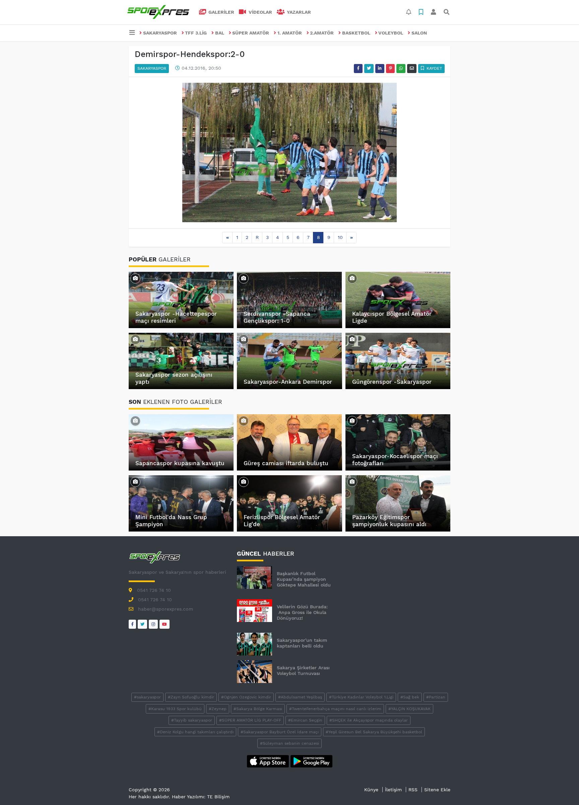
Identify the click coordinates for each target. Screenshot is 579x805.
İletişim (393, 789)
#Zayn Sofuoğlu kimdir (191, 697)
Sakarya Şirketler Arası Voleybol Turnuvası (303, 670)
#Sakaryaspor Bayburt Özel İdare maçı (280, 732)
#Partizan (435, 697)
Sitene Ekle (437, 789)
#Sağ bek (409, 697)
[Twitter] (142, 624)
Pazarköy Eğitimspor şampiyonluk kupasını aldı (389, 520)
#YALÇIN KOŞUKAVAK (409, 708)
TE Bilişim (218, 796)
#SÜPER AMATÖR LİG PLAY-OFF (250, 720)
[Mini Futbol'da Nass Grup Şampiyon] (135, 481)
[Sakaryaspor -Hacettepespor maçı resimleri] (135, 278)
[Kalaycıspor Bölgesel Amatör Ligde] (352, 278)
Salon (419, 33)
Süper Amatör (250, 33)
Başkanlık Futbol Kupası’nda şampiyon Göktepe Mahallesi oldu (304, 579)
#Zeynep (218, 708)
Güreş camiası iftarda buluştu (286, 463)
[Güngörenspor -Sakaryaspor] (352, 339)
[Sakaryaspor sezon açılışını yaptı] (135, 339)
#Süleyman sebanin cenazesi (289, 743)
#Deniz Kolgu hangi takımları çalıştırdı (195, 732)
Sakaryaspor (160, 33)
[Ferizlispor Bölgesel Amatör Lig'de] (243, 481)
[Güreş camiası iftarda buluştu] (243, 420)
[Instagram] (153, 624)
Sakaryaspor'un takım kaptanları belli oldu (302, 642)
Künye (371, 789)
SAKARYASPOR (151, 68)
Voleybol (390, 33)
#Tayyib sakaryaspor (191, 720)
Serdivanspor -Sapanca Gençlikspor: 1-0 (277, 317)
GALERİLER (220, 12)
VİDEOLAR (259, 12)
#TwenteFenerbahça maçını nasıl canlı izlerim (335, 708)
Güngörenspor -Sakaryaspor (392, 381)
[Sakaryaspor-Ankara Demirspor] (243, 339)
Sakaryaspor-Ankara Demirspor (288, 381)
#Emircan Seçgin (305, 720)
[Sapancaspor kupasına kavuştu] (135, 420)
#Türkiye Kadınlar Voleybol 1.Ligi (361, 697)
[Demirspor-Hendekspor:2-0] (289, 152)
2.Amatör (322, 33)
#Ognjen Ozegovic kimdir (246, 697)
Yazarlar (298, 12)
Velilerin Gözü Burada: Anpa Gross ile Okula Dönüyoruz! (302, 612)
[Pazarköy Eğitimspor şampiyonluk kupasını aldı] (352, 481)
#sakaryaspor (147, 697)
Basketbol (356, 33)
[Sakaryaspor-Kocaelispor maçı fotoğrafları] (352, 420)
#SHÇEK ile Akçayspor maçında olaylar (368, 720)
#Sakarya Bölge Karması (258, 708)
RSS (412, 789)
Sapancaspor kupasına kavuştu (179, 463)
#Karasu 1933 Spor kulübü (175, 708)
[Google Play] (311, 760)
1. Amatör (289, 33)
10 (340, 237)
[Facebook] (132, 624)
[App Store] (269, 760)
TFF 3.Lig (196, 33)
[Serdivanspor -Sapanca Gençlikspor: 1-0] (243, 278)
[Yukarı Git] (561, 788)
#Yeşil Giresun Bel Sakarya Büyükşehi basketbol (374, 732)
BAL (219, 33)
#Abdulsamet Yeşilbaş (300, 697)
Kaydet (433, 68)
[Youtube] (164, 624)
